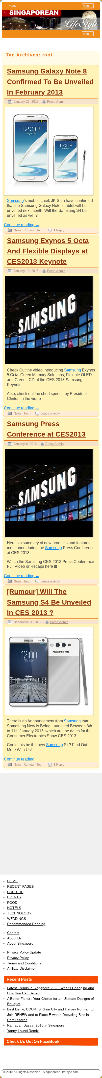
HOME (12, 881)
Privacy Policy (18, 958)
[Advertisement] (51, 824)
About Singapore (20, 943)
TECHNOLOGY (19, 913)
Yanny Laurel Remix (23, 1031)
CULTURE (15, 892)
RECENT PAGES (20, 886)
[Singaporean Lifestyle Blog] (51, 20)
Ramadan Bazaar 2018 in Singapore (35, 1025)
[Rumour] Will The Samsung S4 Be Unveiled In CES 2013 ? (49, 602)
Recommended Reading (26, 924)
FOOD (12, 903)
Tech (39, 230)
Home (12, 5)
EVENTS (14, 897)
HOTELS (14, 908)
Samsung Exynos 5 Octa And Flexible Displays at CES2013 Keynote (48, 251)
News (18, 230)
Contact (13, 933)
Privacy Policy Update (24, 952)
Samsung (15, 200)
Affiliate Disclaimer (21, 968)
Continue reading (21, 225)
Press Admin (56, 101)
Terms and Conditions (24, 963)
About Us (14, 938)
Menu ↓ (88, 6)
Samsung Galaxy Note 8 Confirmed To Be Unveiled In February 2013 (50, 81)
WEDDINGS (16, 919)
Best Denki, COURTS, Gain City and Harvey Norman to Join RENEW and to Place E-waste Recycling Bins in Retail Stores (50, 1014)
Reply (58, 230)
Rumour (29, 230)
